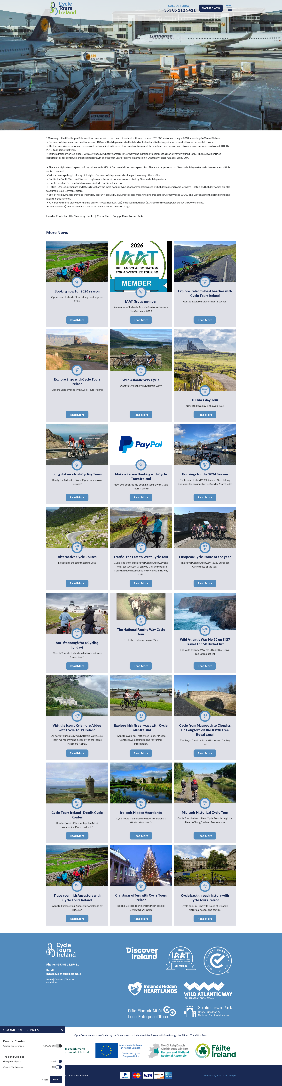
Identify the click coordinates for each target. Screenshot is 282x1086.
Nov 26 (205, 390)
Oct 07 (77, 282)
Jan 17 (141, 803)
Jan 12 (205, 803)
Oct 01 (141, 465)
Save (56, 1079)
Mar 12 (77, 547)
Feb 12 (205, 716)
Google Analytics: (29, 1061)
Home (49, 979)
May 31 (205, 282)
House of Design (226, 1075)
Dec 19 (141, 886)
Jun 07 (141, 292)
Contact (59, 979)
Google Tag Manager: (29, 1067)
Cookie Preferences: (29, 1045)
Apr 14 (205, 547)
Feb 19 (141, 716)
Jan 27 (141, 370)
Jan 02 (77, 886)
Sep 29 (141, 620)
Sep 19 (205, 465)
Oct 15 (77, 465)
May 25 (77, 370)
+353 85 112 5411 (179, 9)
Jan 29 (77, 803)
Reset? (44, 1079)
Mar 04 (77, 716)
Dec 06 (205, 886)
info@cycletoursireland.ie (63, 973)
